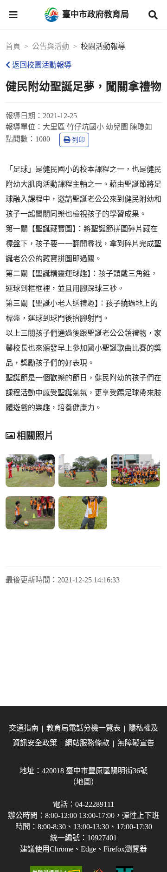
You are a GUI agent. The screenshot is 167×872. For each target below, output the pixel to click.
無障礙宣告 (135, 743)
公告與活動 (50, 46)
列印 (78, 139)
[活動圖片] (30, 470)
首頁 (13, 46)
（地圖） (83, 782)
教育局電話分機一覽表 (83, 728)
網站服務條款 (87, 743)
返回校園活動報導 (41, 65)
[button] (13, 15)
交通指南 (24, 728)
